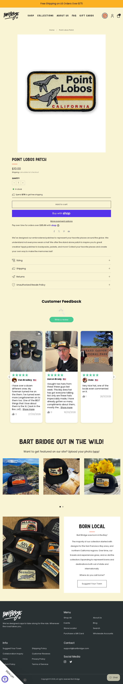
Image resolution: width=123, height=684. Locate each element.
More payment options (61, 221)
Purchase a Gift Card (74, 633)
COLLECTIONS (45, 15)
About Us (97, 617)
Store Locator (70, 628)
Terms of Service (40, 664)
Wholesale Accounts (103, 633)
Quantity (16, 178)
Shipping (15, 172)
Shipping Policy (39, 648)
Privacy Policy (38, 659)
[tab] (60, 506)
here (96, 451)
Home (51, 30)
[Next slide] (113, 377)
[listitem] (61, 3)
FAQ (74, 15)
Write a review (61, 319)
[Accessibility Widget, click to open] (5, 679)
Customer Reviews (41, 653)
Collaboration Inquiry (13, 653)
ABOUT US (63, 15)
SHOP (31, 15)
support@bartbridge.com (76, 648)
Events (67, 623)
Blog (95, 623)
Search (96, 628)
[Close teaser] (24, 680)
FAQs (5, 659)
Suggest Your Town (92, 583)
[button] (12, 672)
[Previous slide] (9, 377)
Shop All (68, 617)
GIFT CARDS (87, 15)
